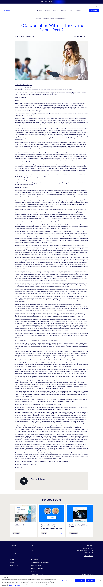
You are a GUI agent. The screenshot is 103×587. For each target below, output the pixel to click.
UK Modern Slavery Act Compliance (40, 562)
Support (97, 6)
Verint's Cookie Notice (14, 585)
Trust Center (34, 571)
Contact (12, 562)
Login (93, 6)
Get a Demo (94, 10)
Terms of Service (35, 553)
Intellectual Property (36, 565)
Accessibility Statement (37, 568)
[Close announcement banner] (100, 2)
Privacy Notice (34, 556)
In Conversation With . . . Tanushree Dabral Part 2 (55, 18)
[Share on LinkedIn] (77, 36)
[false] (100, 580)
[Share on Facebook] (81, 36)
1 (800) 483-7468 (88, 556)
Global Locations (14, 565)
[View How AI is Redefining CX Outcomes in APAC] (79, 520)
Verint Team (20, 36)
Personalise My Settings (37, 574)
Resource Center (14, 556)
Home (38, 18)
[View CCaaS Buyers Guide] (23, 520)
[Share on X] (84, 36)
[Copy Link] (87, 36)
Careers (12, 559)
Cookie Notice (34, 559)
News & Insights (14, 553)
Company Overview (14, 550)
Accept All (90, 580)
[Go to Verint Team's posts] (24, 481)
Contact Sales (88, 6)
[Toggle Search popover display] (85, 10)
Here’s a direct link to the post (23, 85)
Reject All (80, 580)
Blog (41, 18)
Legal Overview (35, 550)
